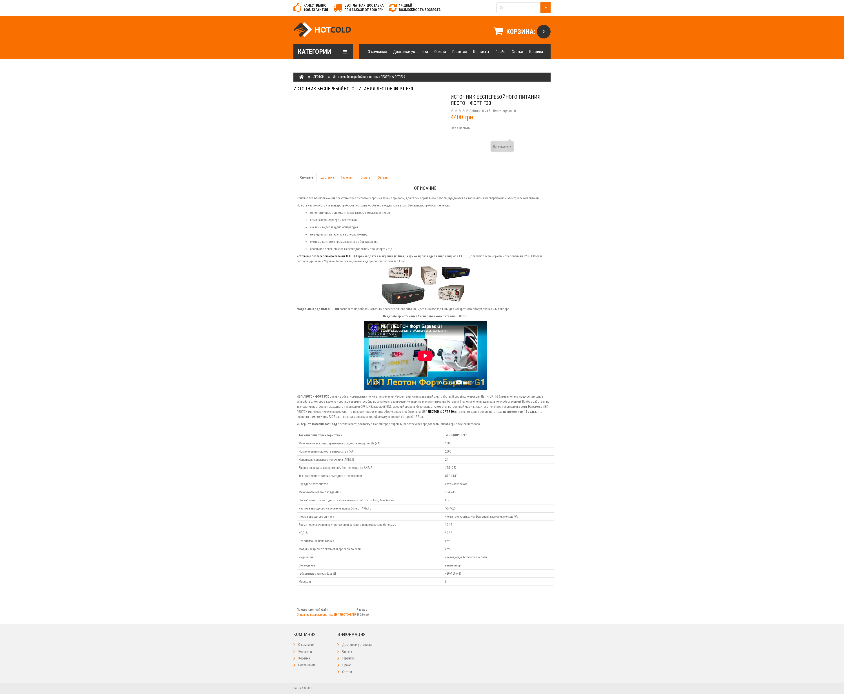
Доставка (327, 177)
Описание (306, 177)
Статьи (517, 51)
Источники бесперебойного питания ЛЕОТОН (327, 256)
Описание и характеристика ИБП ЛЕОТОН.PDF (327, 615)
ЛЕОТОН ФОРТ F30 (441, 412)
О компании (377, 51)
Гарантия (347, 177)
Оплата (440, 51)
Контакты (481, 51)
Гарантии (459, 51)
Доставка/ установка (410, 51)
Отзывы (383, 177)
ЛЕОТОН (318, 77)
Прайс (500, 51)
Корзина (536, 51)
